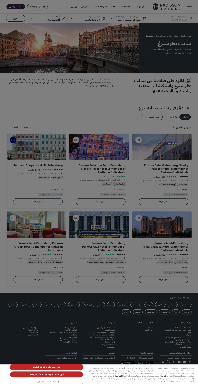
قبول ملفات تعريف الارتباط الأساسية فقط (46, 374)
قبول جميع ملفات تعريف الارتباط (46, 367)
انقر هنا (119, 376)
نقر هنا (163, 376)
